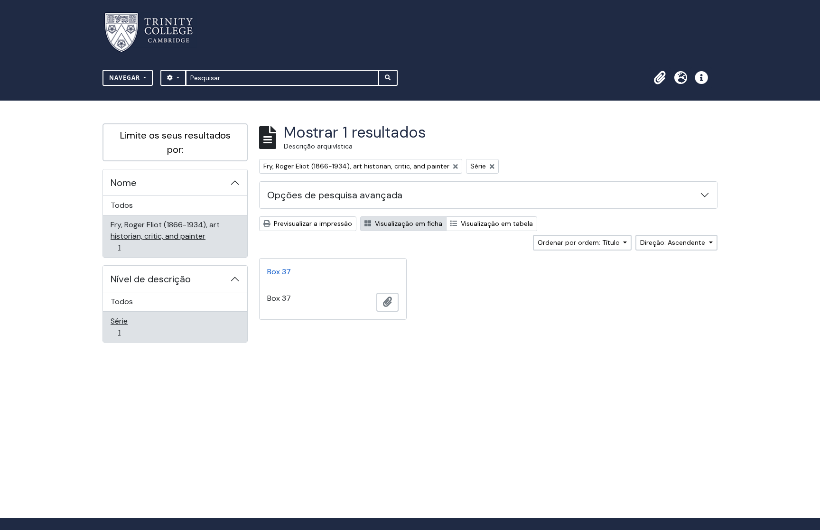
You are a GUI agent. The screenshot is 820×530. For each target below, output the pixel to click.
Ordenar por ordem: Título (580, 242)
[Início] (154, 32)
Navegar (125, 78)
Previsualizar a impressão (312, 223)
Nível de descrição (151, 279)
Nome (124, 183)
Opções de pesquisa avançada (334, 195)
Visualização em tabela (496, 223)
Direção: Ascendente (673, 242)
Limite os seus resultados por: (175, 142)
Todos (122, 205)
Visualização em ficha (407, 223)
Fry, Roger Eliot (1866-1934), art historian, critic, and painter (165, 235)
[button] (659, 77)
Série (132, 326)
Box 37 (279, 272)
